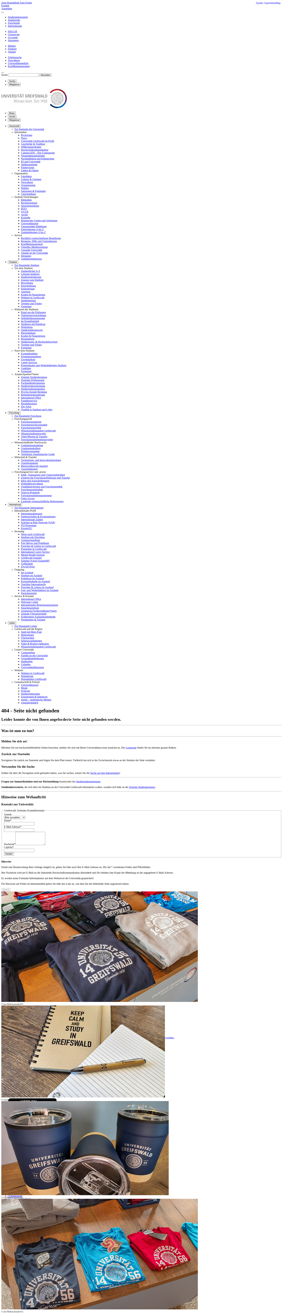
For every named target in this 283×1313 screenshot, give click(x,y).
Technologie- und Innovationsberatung (41, 460)
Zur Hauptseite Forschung (27, 416)
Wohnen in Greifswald (32, 297)
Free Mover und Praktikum (35, 543)
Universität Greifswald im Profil (37, 141)
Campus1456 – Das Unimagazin (38, 152)
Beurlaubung (27, 338)
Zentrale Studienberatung (34, 377)
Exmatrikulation (29, 353)
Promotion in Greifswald (34, 549)
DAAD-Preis (28, 566)
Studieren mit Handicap (33, 324)
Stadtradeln (27, 661)
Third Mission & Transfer (34, 436)
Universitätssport (29, 223)
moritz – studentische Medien (36, 699)
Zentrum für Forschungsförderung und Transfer (45, 477)
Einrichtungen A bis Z (32, 229)
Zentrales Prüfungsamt (32, 380)
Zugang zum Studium (32, 280)
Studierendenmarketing (33, 389)
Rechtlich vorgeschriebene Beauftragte (41, 238)
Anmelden (6, 8)
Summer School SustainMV (35, 560)
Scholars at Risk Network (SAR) (38, 522)
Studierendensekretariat (33, 386)
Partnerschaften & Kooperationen (38, 516)
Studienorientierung (31, 277)
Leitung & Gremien (31, 179)
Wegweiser (14, 120)
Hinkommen (27, 635)
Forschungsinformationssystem (37, 439)
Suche (4, 74)
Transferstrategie (29, 463)
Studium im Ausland (31, 575)
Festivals (25, 690)
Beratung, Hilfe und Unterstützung (39, 241)
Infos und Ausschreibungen (35, 480)
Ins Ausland (27, 572)
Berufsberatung (29, 403)
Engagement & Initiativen (34, 696)
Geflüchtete (27, 563)
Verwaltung (27, 182)
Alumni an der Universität (34, 253)
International (15, 504)
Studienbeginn (28, 300)
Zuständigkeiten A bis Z (33, 232)
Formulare (26, 306)
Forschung (14, 413)
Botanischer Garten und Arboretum (39, 220)
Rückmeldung (28, 333)
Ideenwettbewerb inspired (34, 466)
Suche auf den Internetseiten (104, 773)
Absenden (45, 75)
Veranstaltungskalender (33, 155)
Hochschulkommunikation (34, 149)
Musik (24, 688)
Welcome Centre (29, 602)
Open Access (28, 498)
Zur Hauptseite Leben (25, 626)
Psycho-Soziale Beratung (34, 391)
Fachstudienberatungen (33, 383)
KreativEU (26, 528)
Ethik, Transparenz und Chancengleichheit (43, 474)
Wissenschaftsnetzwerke (33, 433)
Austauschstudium (30, 540)
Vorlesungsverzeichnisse (33, 315)
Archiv (24, 214)
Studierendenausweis (32, 330)
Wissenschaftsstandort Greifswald (38, 430)
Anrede (8, 814)
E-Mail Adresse (12, 826)
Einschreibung (28, 285)
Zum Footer (26, 2)
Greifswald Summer (31, 557)
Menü (11, 113)
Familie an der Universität (34, 655)
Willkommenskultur (31, 146)
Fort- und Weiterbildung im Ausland (39, 590)
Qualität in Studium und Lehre (36, 409)
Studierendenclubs (30, 693)
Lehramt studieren (30, 274)
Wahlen (25, 188)
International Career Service (35, 552)
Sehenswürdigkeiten (31, 640)
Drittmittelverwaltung (32, 483)
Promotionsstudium (31, 356)
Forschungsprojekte (31, 427)
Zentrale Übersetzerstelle (34, 613)
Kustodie (25, 217)
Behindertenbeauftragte (33, 394)
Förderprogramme (30, 451)
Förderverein (27, 167)
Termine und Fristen (31, 303)
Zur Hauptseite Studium (26, 265)
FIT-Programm (28, 525)
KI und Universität (30, 161)
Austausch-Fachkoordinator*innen (39, 610)
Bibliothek (26, 200)
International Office (31, 397)
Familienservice (29, 400)
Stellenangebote (29, 164)
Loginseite (131, 747)
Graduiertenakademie (32, 445)
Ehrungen (26, 255)
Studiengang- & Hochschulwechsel (39, 341)
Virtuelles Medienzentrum (34, 247)
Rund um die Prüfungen (33, 312)
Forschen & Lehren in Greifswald (38, 546)
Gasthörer (26, 368)
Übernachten (27, 637)
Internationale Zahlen (32, 519)
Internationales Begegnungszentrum (39, 605)
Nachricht (9, 844)
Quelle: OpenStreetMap (268, 3)
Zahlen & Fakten (29, 170)
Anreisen (25, 291)
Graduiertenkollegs (31, 448)
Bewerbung (27, 282)
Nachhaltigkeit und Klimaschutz (37, 158)
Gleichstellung (28, 194)
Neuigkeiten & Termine (33, 619)
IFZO (24, 208)
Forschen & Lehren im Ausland (37, 587)
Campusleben (28, 652)
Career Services (29, 362)
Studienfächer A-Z (30, 271)
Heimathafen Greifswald (33, 679)
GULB (24, 211)
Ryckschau (26, 135)
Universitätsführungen (32, 667)
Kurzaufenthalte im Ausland (35, 581)
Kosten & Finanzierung (33, 294)
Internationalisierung (31, 513)
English (5, 5)
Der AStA (26, 406)
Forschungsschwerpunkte (34, 424)
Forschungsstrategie (31, 421)
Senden (8, 854)
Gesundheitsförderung (32, 658)
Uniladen (25, 664)
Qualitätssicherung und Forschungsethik (41, 486)
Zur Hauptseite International (28, 507)
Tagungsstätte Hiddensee (34, 226)
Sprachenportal (29, 593)
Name (7, 820)
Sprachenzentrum (30, 205)
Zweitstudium (28, 359)
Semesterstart (28, 288)
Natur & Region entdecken (35, 643)
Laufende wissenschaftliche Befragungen (42, 501)
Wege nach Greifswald (33, 534)
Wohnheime (27, 676)
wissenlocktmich (29, 702)
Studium (13, 262)
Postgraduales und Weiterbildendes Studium (43, 365)
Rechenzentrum (29, 202)
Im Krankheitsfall (30, 321)
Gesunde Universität (31, 250)
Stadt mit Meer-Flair (31, 632)
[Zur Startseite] (34, 107)
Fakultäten (26, 176)
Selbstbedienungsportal (33, 318)
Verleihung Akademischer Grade (38, 454)
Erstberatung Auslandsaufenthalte (38, 616)
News (24, 138)
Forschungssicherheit (32, 489)
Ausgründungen (29, 469)
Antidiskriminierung (31, 258)
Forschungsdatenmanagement (36, 495)
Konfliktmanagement (32, 244)
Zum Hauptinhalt (10, 2)
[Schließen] (2, 12)
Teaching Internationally (33, 584)
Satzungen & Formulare (33, 191)
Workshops (27, 327)
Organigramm (28, 185)
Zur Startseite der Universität (29, 129)
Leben (12, 623)
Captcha (9, 847)
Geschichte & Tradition (33, 144)
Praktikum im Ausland (32, 578)
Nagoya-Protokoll (30, 492)
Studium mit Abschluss (33, 537)
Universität (14, 126)
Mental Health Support (33, 554)
